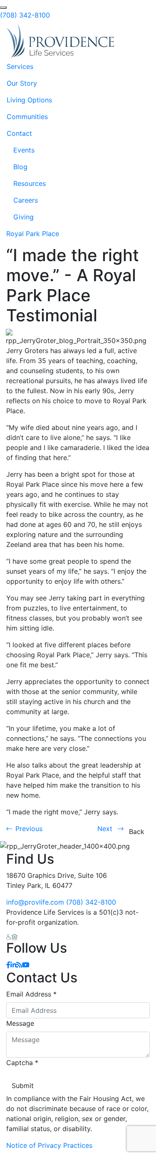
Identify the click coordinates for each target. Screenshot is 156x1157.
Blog (20, 167)
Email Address (31, 994)
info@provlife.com (35, 902)
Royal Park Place (32, 233)
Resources (29, 183)
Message (20, 1023)
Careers (25, 200)
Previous (28, 828)
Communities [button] (27, 116)
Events (24, 150)
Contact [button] (19, 133)
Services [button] (20, 66)
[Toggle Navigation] (137, 41)
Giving (23, 217)
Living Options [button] (29, 100)
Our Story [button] (22, 83)
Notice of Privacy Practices (49, 1145)
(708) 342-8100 (25, 15)
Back (136, 831)
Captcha (22, 1062)
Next (105, 828)
